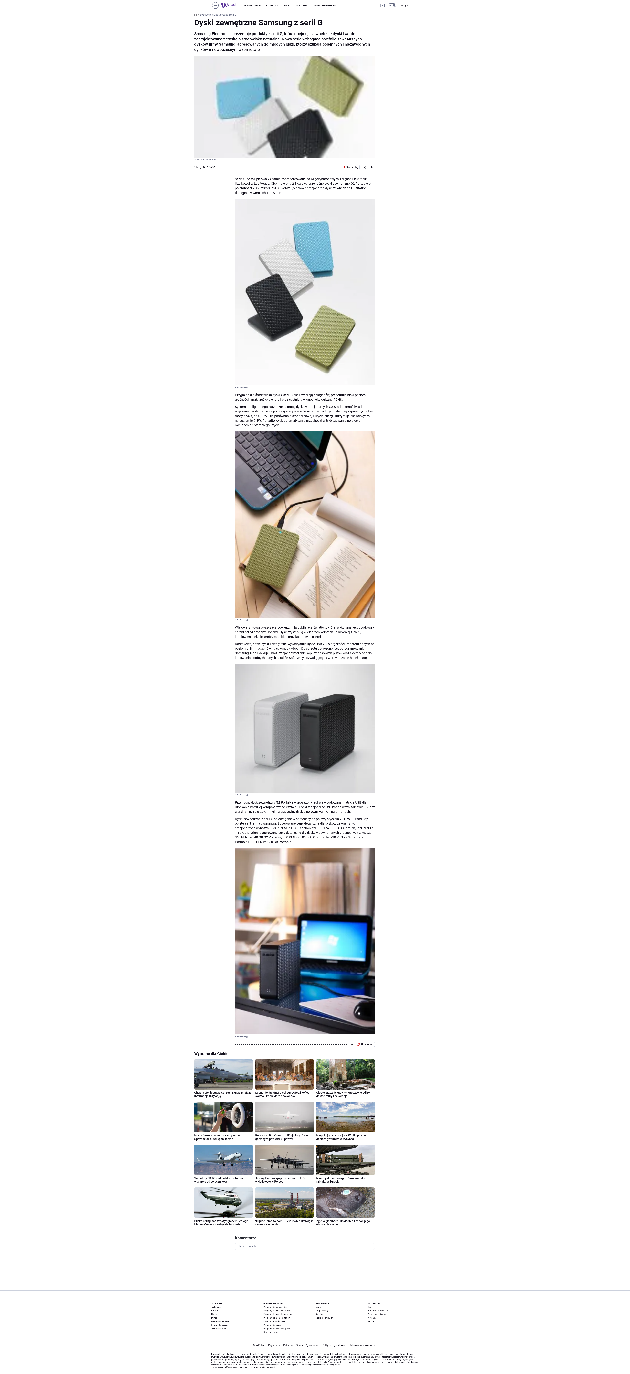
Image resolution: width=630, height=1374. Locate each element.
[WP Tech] (231, 5)
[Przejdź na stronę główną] (215, 7)
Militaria (301, 5)
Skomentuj (352, 167)
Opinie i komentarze (325, 5)
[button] (392, 5)
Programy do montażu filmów (276, 1318)
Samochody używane (377, 1314)
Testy (370, 1307)
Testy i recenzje (322, 1310)
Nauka (287, 5)
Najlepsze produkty (324, 1318)
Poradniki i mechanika (378, 1310)
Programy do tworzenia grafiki (276, 1329)
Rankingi (319, 1314)
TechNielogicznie (218, 1329)
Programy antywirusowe (274, 1321)
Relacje (371, 1321)
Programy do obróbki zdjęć (275, 1307)
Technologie (250, 5)
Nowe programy (270, 1332)
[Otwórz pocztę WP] (382, 5)
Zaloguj (404, 5)
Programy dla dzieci (272, 1325)
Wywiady (372, 1318)
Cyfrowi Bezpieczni (219, 1325)
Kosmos (271, 5)
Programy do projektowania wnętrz (279, 1314)
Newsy (319, 1307)
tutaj (273, 1367)
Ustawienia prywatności (362, 1345)
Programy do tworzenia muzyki (277, 1310)
